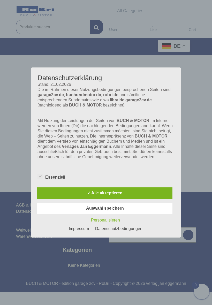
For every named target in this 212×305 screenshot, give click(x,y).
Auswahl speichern (105, 208)
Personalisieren (105, 220)
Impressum (79, 228)
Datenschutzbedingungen (118, 228)
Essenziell (55, 177)
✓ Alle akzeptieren (105, 193)
